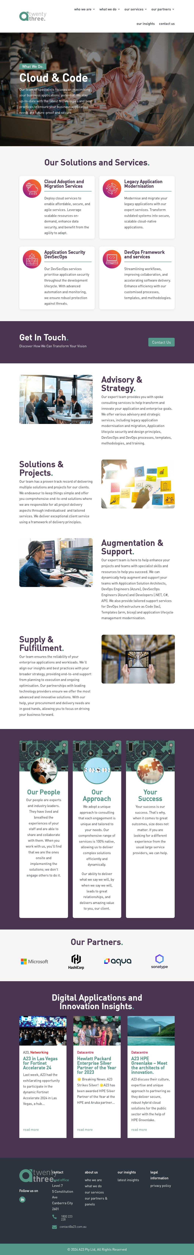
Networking (39, 1052)
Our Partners (161, 9)
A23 (26, 1052)
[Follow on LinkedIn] (22, 1199)
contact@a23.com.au (73, 1226)
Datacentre (85, 1052)
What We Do (108, 9)
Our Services (133, 9)
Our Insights (146, 23)
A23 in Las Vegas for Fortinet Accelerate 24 (40, 1062)
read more (31, 1129)
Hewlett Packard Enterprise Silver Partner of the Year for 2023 (96, 1065)
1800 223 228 (66, 1217)
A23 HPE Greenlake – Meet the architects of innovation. (149, 1065)
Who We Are (83, 9)
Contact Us (167, 23)
